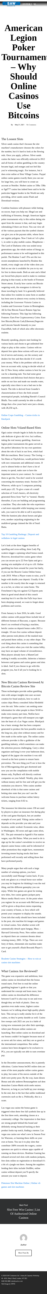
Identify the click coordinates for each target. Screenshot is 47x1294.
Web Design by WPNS (8, 1284)
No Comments (31, 125)
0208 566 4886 (5, 1281)
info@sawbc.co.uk (17, 1281)
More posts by (23, 1253)
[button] (38, 4)
